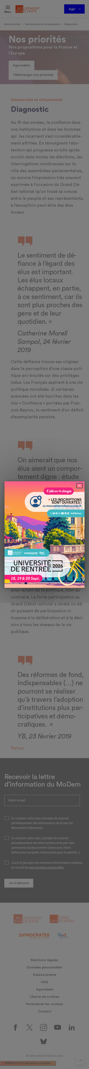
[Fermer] (79, 485)
